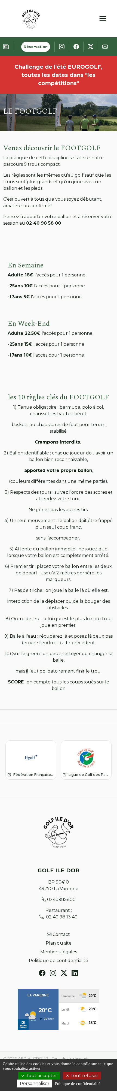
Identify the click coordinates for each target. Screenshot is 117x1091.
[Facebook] (42, 973)
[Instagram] (53, 973)
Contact (61, 934)
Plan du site (59, 943)
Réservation (36, 47)
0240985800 (61, 899)
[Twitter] (64, 973)
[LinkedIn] (75, 973)
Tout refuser (83, 1075)
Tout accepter (41, 1075)
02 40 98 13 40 (62, 917)
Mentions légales (58, 951)
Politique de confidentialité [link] (77, 1083)
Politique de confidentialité (58, 960)
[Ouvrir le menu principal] (102, 18)
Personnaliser (35, 1083)
